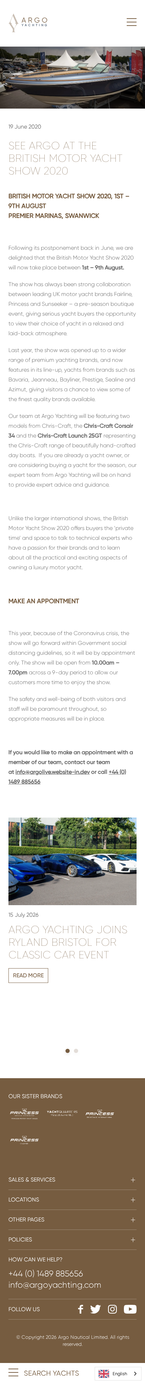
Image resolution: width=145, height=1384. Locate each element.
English (120, 1373)
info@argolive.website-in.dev (52, 772)
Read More (28, 975)
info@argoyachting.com (54, 1285)
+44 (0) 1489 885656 (45, 1274)
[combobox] (118, 1373)
